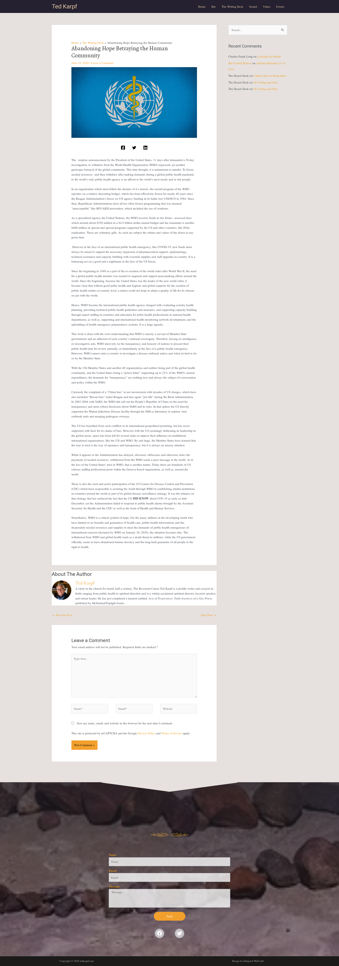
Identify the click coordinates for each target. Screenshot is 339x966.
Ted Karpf (64, 6)
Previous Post (62, 615)
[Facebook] (123, 148)
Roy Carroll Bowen (240, 63)
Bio (213, 6)
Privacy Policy (146, 733)
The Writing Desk (232, 6)
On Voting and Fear (265, 82)
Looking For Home (269, 56)
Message (114, 886)
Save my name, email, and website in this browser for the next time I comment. (125, 723)
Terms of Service (171, 733)
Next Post (208, 615)
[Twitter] (134, 148)
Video (266, 6)
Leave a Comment (102, 63)
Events (280, 6)
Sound (253, 6)
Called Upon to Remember (269, 76)
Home (202, 6)
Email (112, 870)
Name (112, 855)
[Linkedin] (145, 148)
